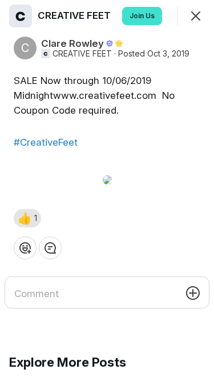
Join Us (142, 15)
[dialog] (107, 190)
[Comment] (50, 247)
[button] (27, 218)
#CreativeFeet (46, 142)
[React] (25, 248)
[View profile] (20, 16)
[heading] (75, 15)
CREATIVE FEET (82, 53)
